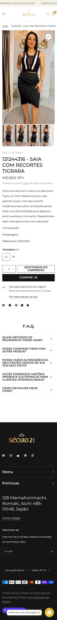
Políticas (10, 483)
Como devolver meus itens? (20, 389)
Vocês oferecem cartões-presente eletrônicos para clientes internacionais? (25, 376)
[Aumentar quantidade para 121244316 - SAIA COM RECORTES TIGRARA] (13, 268)
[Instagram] (13, 455)
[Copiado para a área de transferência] (28, 305)
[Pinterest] (17, 305)
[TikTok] (34, 455)
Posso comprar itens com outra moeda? (23, 350)
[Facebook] (4, 305)
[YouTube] (20, 456)
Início (5, 26)
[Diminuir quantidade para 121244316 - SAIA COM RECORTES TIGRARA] (4, 268)
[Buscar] (48, 14)
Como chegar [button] (11, 517)
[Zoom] (48, 37)
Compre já (28, 277)
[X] (10, 305)
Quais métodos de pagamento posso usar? (22, 339)
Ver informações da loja (23, 296)
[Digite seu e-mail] (52, 551)
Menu (7, 472)
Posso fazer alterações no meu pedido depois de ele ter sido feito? (25, 362)
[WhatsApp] (22, 305)
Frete (25, 183)
